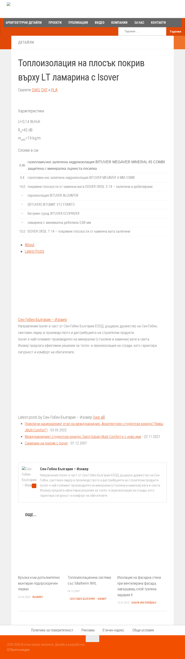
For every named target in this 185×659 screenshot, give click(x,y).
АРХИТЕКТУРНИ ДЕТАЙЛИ (24, 22)
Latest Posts (34, 251)
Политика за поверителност (52, 630)
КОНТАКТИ (158, 22)
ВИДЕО (99, 22)
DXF (44, 89)
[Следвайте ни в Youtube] (167, 647)
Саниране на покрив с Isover (46, 443)
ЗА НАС (139, 22)
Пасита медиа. (20, 650)
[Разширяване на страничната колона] (5, 42)
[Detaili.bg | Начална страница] (26, 9)
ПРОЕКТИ (55, 22)
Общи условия (143, 630)
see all (99, 417)
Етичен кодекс (113, 630)
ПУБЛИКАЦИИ (78, 22)
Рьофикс (37, 597)
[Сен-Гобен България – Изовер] (46, 313)
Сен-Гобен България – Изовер (42, 319)
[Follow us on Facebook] (159, 647)
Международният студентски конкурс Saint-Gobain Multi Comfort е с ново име (83, 437)
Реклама (88, 630)
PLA (54, 89)
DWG (36, 89)
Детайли (26, 42)
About (29, 244)
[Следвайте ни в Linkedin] (175, 647)
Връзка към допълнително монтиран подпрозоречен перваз (39, 583)
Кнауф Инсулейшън (144, 602)
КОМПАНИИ (119, 22)
